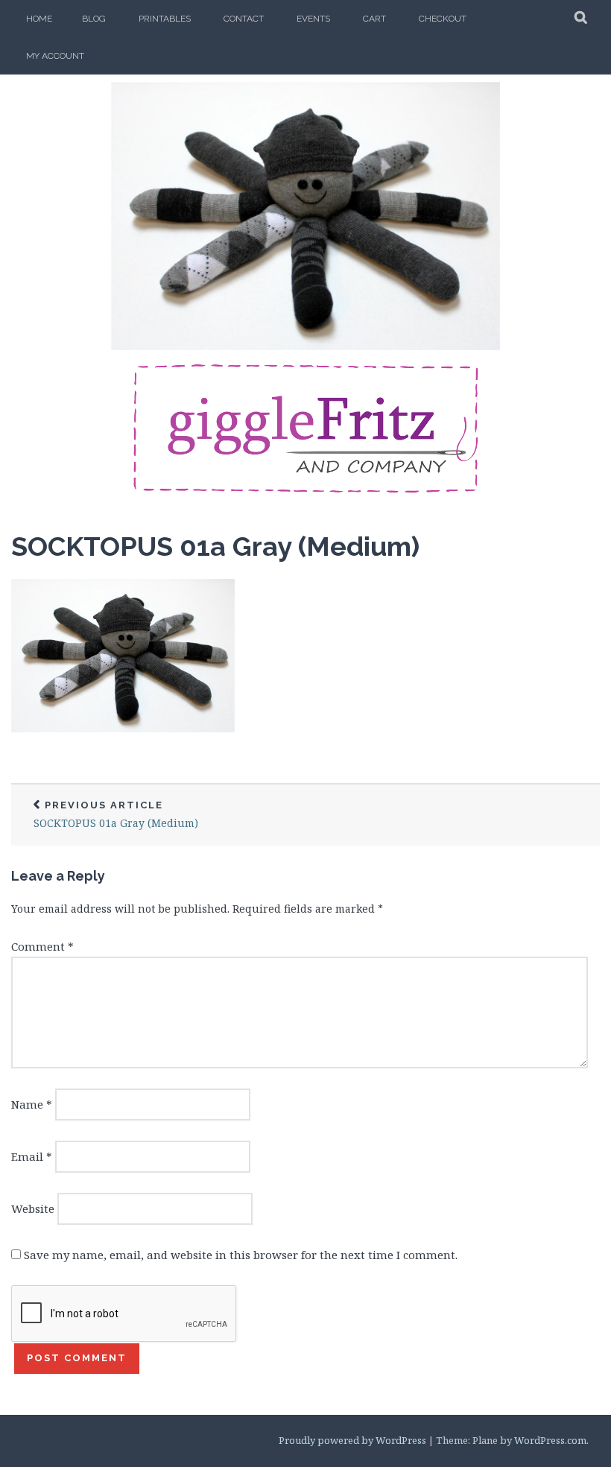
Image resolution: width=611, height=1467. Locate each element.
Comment (42, 946)
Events (313, 18)
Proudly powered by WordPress (352, 1440)
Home (39, 18)
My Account (55, 56)
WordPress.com (550, 1440)
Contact (244, 18)
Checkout (442, 18)
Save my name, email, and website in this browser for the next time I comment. (241, 1254)
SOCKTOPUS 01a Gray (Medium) (215, 546)
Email (31, 1156)
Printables (165, 18)
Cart (374, 18)
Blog (94, 18)
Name (31, 1104)
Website (32, 1208)
